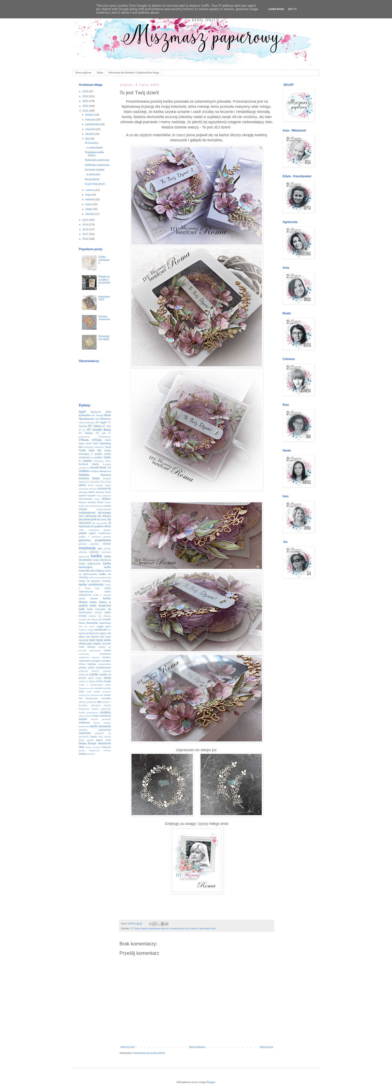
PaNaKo (84, 474)
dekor (82, 516)
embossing (94, 530)
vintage (95, 715)
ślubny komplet (93, 747)
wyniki (93, 726)
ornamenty (84, 654)
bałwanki (107, 496)
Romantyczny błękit (104, 338)
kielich (108, 612)
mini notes (105, 636)
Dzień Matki (92, 443)
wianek (83, 719)
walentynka (105, 715)
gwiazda (83, 544)
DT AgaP (101, 422)
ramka (107, 677)
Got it (292, 9)
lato (109, 630)
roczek (98, 688)
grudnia (90, 114)
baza (99, 496)
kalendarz (94, 552)
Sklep (100, 72)
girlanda (107, 537)
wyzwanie (104, 726)
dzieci (107, 526)
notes (81, 647)
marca (89, 204)
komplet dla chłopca (100, 616)
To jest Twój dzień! (95, 184)
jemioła (107, 548)
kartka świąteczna (100, 605)
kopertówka (105, 623)
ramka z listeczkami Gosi (203, 928)
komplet (83, 616)
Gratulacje (88, 447)
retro (92, 688)
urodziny (105, 712)
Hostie (82, 450)
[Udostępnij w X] (159, 924)
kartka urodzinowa (150, 928)
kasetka (98, 612)
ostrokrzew (105, 654)
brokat (108, 502)
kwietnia (90, 199)
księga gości (104, 626)
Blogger (211, 1082)
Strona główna (83, 72)
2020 (85, 219)
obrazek (91, 647)
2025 (85, 91)
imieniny (107, 544)
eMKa (81, 530)
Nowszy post (127, 1047)
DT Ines (106, 426)
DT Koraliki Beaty (99, 429)
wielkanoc (84, 722)
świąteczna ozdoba (100, 750)
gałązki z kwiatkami (90, 537)
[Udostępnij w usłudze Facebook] (163, 924)
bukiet (99, 506)
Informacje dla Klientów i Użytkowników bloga (133, 72)
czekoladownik (87, 512)
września (90, 129)
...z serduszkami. (94, 147)
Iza (99, 450)
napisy (97, 643)
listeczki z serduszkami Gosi (175, 928)
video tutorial (85, 716)
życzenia (91, 754)
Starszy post (266, 1047)
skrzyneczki (92, 698)
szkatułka (106, 698)
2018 (85, 229)
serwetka (106, 692)
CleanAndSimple (87, 422)
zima (100, 736)
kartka (96, 556)
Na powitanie (92, 179)
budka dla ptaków (87, 506)
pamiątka (96, 661)
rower (89, 692)
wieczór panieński (101, 719)
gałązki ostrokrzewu (100, 533)
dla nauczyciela (99, 523)
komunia (92, 622)
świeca (82, 750)
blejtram (106, 498)
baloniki (82, 495)
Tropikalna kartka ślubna (94, 154)
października (92, 124)
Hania (108, 447)
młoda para (85, 643)
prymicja (107, 671)
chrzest (83, 509)
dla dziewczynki (87, 519)
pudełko (93, 674)
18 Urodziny (91, 143)
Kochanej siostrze (95, 169)
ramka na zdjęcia (87, 681)
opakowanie (95, 650)
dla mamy (102, 519)
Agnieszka (96, 412)
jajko (100, 548)
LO (109, 467)
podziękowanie (103, 667)
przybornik (83, 674)
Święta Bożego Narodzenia (95, 743)
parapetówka (105, 664)
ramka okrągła (103, 681)
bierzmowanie (85, 499)
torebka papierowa (101, 709)
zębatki (90, 740)
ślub (81, 747)
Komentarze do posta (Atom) (149, 1053)
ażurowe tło (104, 488)
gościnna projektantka (95, 540)
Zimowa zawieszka (104, 318)
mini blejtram (92, 636)
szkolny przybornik (87, 702)
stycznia (90, 214)
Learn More (276, 9)
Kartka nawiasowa (104, 259)
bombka (92, 502)
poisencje (83, 671)
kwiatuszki (101, 629)
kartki (82, 609)
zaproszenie (105, 730)
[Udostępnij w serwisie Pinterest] (167, 924)
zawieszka (84, 733)
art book (93, 489)
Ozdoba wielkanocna (100, 471)
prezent (95, 671)
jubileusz (83, 552)
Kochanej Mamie (89, 464)
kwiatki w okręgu (87, 630)
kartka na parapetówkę (100, 577)
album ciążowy (95, 485)
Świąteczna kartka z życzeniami (104, 281)
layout (82, 633)
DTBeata (84, 440)
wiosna (97, 723)
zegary (93, 736)
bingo (97, 499)
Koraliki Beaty (98, 467)
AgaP (82, 411)
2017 (85, 234)
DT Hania (94, 426)
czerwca (90, 190)
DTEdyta (97, 440)
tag (99, 701)
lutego (89, 209)
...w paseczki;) (92, 174)
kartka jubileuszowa (89, 563)
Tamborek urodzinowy (97, 160)
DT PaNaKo (86, 433)
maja (88, 194)
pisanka (83, 667)
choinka (107, 506)
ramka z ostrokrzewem (91, 685)
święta (82, 753)
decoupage (104, 512)
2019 (85, 224)
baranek (91, 495)
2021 (85, 110)
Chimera (105, 418)
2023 (85, 101)
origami (107, 650)
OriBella (84, 471)
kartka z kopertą (102, 595)
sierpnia (90, 134)
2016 (85, 238)
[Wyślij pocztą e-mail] (151, 924)
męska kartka (103, 640)
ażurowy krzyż (103, 492)
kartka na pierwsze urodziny (95, 581)
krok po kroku (87, 626)
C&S (97, 419)
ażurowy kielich (87, 492)
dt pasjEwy (97, 526)
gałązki (83, 533)
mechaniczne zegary (95, 633)
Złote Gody (105, 482)
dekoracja (91, 516)
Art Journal (97, 415)
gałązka (107, 530)
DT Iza (82, 430)
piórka (91, 667)
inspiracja (87, 548)
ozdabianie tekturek (89, 657)
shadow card (97, 695)
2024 (85, 96)
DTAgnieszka (105, 437)
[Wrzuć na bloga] (155, 924)
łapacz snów (103, 740)
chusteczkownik (103, 509)
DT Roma (135, 928)
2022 (85, 106)
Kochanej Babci (102, 461)
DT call (100, 433)
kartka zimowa (88, 598)
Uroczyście (95, 482)
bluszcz (83, 502)
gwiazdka (94, 544)
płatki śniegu (95, 678)
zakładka (83, 730)
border (100, 502)
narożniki (106, 643)
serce (97, 691)
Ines (91, 450)
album (82, 485)
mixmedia (83, 640)
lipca (88, 138)
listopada (90, 119)
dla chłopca (104, 516)
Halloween (99, 447)
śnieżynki (106, 747)
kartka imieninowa (102, 560)
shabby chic (84, 695)
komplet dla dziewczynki (90, 619)
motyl (92, 640)
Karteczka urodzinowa (97, 165)
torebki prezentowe (88, 712)
